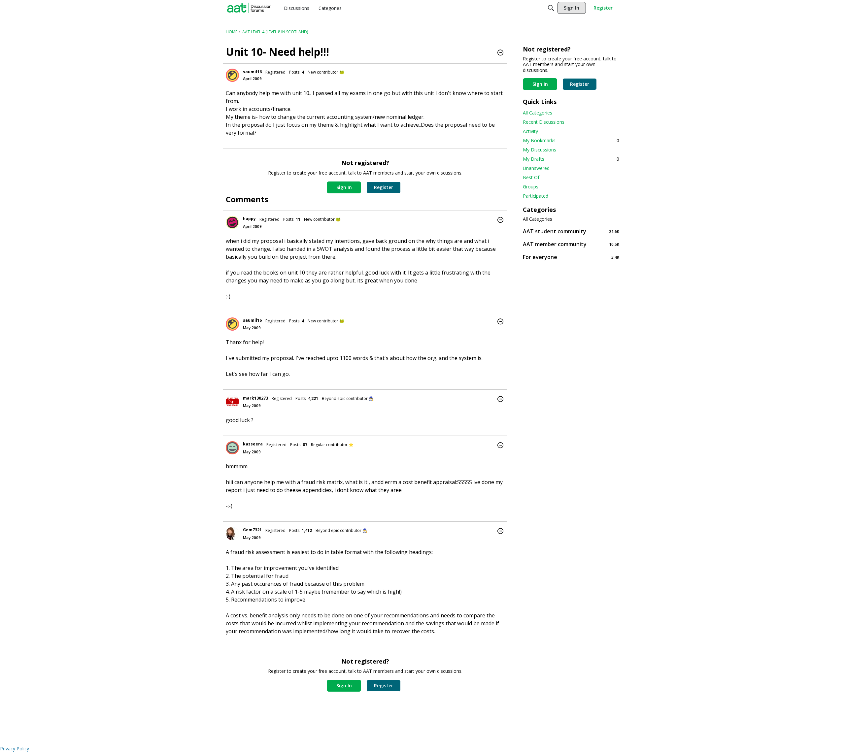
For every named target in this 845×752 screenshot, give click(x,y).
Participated (535, 196)
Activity (530, 131)
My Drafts (571, 159)
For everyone (571, 256)
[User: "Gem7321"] (232, 533)
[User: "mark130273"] (232, 401)
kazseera (253, 444)
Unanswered (536, 168)
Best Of (531, 177)
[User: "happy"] (232, 222)
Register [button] (383, 187)
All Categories (537, 113)
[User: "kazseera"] (232, 447)
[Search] (551, 8)
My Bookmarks (571, 140)
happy (249, 218)
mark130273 (255, 398)
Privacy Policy (14, 748)
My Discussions (539, 150)
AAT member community (571, 244)
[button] (500, 53)
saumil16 (252, 72)
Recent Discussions (543, 122)
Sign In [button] (344, 187)
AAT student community (571, 231)
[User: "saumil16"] (232, 75)
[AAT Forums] (249, 8)
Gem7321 (252, 530)
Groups (530, 186)
